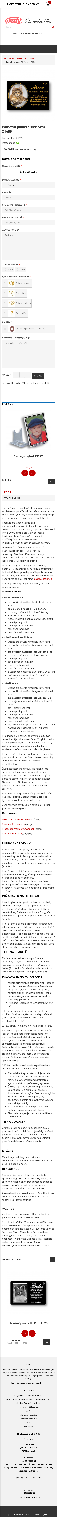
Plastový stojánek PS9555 (28, 456)
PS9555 (28, 467)
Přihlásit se (29, 33)
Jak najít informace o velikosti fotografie (28, 1395)
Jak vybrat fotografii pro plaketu (28, 1403)
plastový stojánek (42, 578)
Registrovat (39, 33)
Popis (7, 492)
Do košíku (37, 376)
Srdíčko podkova (23, 303)
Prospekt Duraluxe (12, 833)
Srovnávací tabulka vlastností (17, 819)
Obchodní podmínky (28, 1419)
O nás (28, 1411)
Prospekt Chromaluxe (13, 824)
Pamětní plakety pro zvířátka (21, 58)
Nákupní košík (18, 33)
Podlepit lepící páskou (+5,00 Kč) (30, 328)
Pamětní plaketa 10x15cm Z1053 (28, 1323)
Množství (7, 374)
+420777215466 (28, 1493)
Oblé (23, 269)
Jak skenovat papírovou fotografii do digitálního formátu (28, 1399)
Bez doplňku (21, 313)
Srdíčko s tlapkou (23, 283)
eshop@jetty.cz (33, 1497)
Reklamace (28, 1426)
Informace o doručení (28, 1415)
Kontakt (29, 1423)
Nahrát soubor (30, 172)
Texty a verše (12, 498)
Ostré (10, 269)
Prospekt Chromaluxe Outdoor (18, 828)
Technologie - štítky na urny (28, 1407)
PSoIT (46, 1515)
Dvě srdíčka (20, 293)
